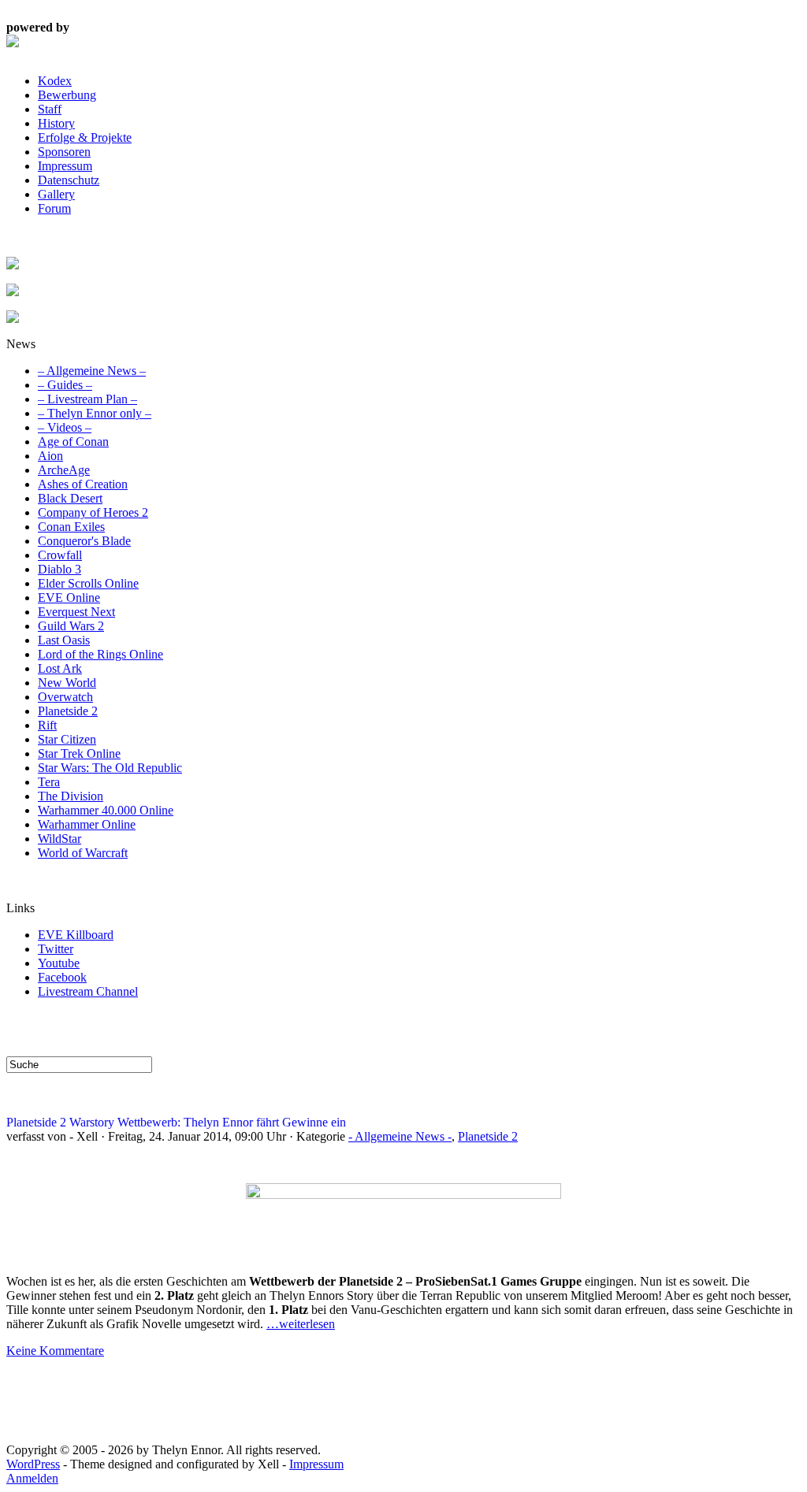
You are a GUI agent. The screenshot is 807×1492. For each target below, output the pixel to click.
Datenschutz (68, 180)
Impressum (65, 166)
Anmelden (32, 1478)
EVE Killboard (75, 934)
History (56, 123)
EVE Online (69, 597)
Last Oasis (64, 640)
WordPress (33, 1464)
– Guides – (65, 385)
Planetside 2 (68, 711)
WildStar (59, 838)
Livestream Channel (88, 991)
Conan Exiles (71, 526)
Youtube (59, 963)
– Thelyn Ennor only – (94, 413)
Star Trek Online (79, 753)
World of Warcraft (83, 852)
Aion (50, 455)
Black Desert (70, 498)
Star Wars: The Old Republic (110, 767)
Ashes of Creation (83, 484)
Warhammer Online (87, 824)
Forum (54, 208)
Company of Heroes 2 (93, 512)
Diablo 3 (59, 569)
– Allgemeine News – (92, 370)
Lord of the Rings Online (100, 654)
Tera (49, 782)
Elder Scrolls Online (88, 583)
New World (67, 682)
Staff (49, 109)
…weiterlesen (300, 1324)
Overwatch (65, 696)
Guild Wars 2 (71, 626)
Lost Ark (60, 668)
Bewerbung (67, 95)
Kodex (55, 80)
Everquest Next (76, 611)
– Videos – (64, 427)
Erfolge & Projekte (85, 137)
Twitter (55, 949)
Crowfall (60, 555)
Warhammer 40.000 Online (105, 810)
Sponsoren (64, 151)
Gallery (56, 194)
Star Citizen (67, 739)
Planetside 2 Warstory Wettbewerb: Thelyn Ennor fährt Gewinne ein (176, 1122)
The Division (70, 796)
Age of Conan (73, 441)
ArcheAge (64, 470)
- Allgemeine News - (400, 1136)
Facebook (62, 977)
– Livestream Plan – (87, 399)
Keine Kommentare (55, 1350)
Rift (47, 725)
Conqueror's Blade (84, 540)
